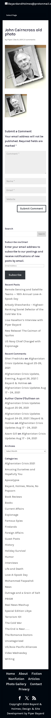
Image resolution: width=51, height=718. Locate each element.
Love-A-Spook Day (16, 574)
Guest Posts (12, 538)
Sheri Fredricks (14, 358)
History (9, 544)
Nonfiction (16, 679)
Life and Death (14, 568)
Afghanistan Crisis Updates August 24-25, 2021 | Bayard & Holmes (24, 418)
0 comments (29, 40)
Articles (34, 679)
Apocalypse (12, 480)
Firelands (11, 526)
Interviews (11, 562)
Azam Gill (11, 433)
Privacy (24, 689)
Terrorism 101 (13, 616)
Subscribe (15, 274)
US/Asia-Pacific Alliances (21, 647)
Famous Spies (14, 520)
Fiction (37, 674)
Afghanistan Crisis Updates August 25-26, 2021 (25, 363)
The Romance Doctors (19, 634)
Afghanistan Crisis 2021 (20, 463)
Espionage (11, 514)
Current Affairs (14, 508)
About (23, 674)
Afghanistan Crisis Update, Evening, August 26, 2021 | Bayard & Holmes (22, 378)
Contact (36, 684)
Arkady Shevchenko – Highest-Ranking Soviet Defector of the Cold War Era (24, 309)
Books (9, 502)
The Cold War (13, 622)
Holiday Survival (15, 550)
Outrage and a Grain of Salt (22, 592)
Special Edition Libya (18, 610)
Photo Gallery (16, 684)
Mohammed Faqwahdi (19, 580)
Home (10, 674)
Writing (9, 659)
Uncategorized (14, 641)
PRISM (9, 598)
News (8, 586)
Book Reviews (13, 496)
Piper (9, 40)
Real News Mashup (17, 604)
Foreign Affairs (14, 532)
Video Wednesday (16, 653)
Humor (9, 556)
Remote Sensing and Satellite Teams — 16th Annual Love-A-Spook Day (23, 294)
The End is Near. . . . (17, 628)
